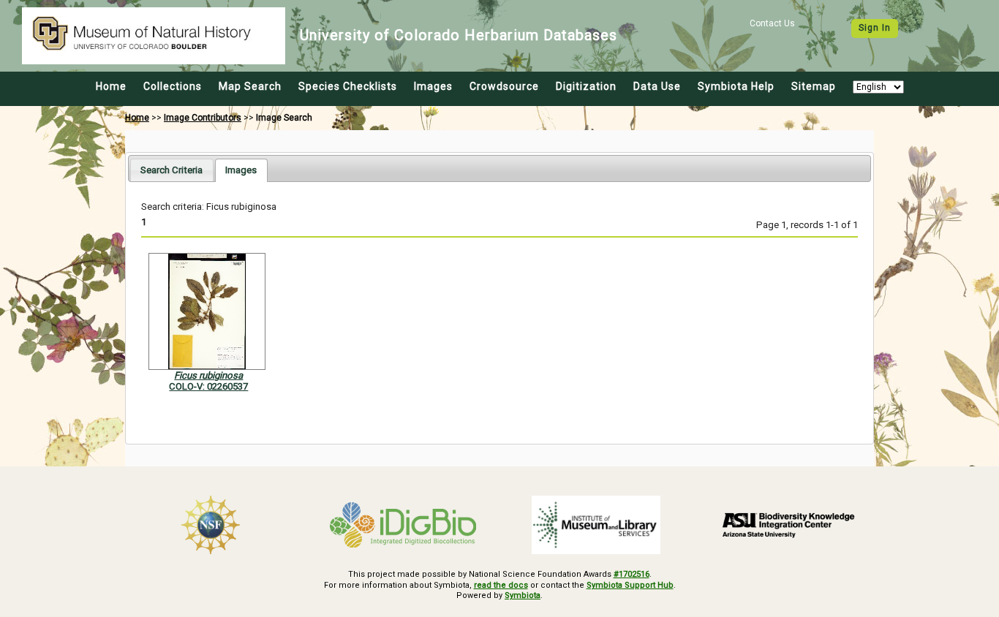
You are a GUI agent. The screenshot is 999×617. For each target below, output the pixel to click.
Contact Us (772, 23)
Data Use (657, 86)
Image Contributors (202, 118)
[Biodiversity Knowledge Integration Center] (789, 525)
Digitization (586, 86)
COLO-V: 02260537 (208, 386)
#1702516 (631, 574)
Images (433, 86)
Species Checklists (347, 86)
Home (111, 86)
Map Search (250, 86)
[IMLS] (596, 525)
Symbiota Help (736, 86)
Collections (172, 86)
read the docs (501, 585)
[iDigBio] (403, 525)
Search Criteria (171, 169)
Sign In (875, 28)
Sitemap (813, 86)
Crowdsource (504, 86)
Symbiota (522, 595)
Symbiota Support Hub (630, 585)
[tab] (171, 170)
